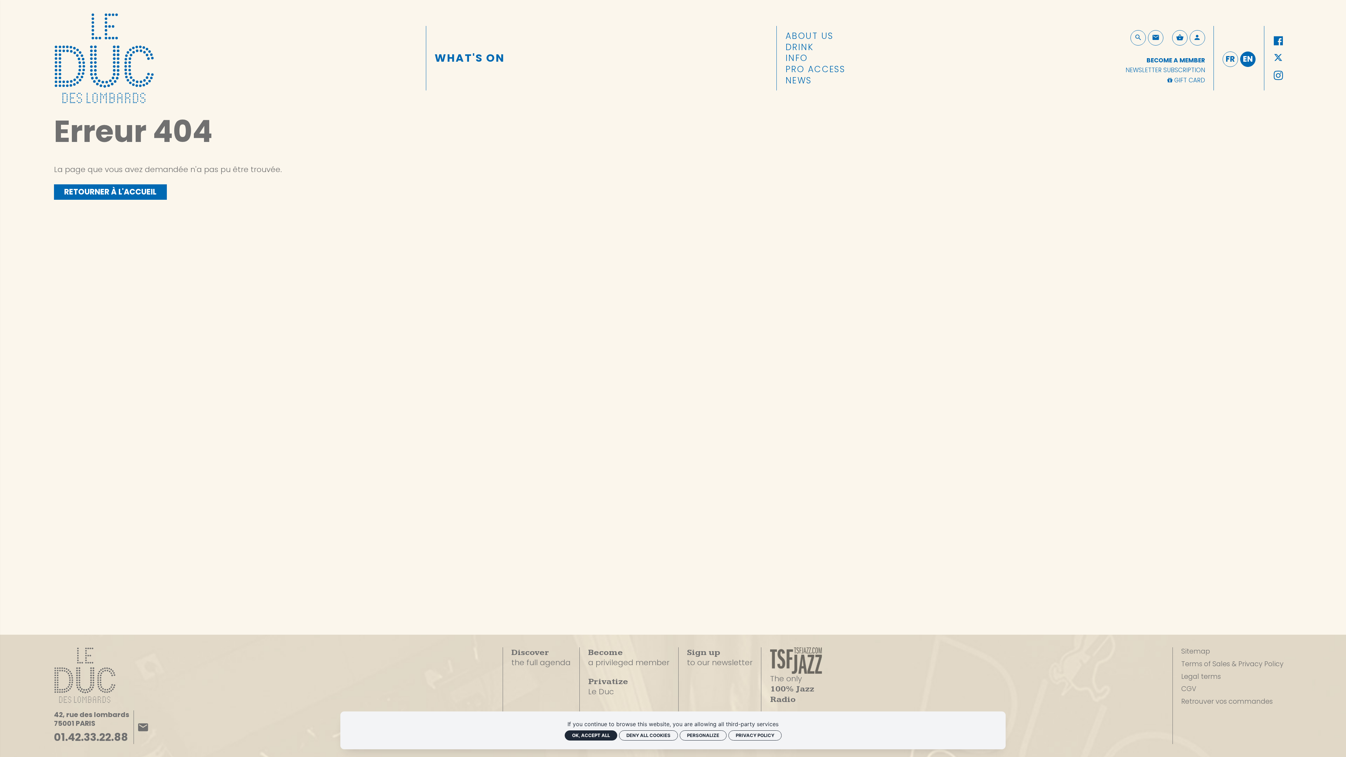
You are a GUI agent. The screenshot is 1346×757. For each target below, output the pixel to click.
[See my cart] (1180, 38)
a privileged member (628, 657)
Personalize (703, 735)
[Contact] (1155, 38)
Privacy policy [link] (755, 735)
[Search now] (1138, 38)
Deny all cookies (648, 735)
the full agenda (541, 657)
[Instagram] (1278, 75)
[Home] (104, 56)
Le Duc (608, 686)
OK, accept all (591, 735)
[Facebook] (1278, 41)
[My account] (1197, 38)
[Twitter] (1278, 58)
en (1248, 59)
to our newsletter (720, 657)
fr (1230, 59)
